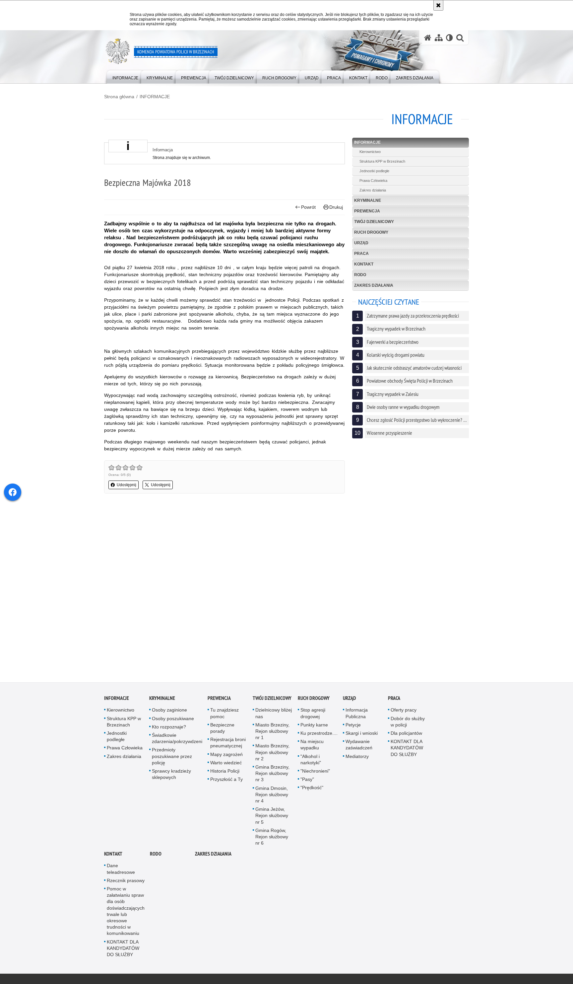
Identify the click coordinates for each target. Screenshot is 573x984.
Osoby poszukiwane (173, 720)
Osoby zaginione (169, 712)
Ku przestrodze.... (319, 735)
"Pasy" (307, 781)
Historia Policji (224, 773)
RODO (360, 274)
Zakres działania (372, 190)
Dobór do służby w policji (408, 723)
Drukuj (336, 207)
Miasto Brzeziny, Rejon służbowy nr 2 (272, 754)
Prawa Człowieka (373, 181)
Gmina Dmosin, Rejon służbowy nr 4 (271, 796)
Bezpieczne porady (222, 729)
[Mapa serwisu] (439, 38)
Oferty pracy (403, 712)
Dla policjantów (406, 735)
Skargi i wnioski (362, 735)
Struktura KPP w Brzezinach (382, 161)
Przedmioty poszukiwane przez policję (172, 758)
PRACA (361, 253)
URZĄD (361, 243)
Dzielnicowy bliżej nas (273, 715)
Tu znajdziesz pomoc (224, 715)
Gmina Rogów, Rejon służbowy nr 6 (271, 838)
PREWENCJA (367, 211)
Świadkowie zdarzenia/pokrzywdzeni (177, 740)
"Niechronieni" (315, 773)
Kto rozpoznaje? (169, 728)
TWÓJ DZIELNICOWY (374, 221)
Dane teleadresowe (121, 870)
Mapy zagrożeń (226, 756)
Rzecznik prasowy (126, 882)
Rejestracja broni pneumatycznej (228, 744)
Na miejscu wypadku (312, 746)
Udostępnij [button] (126, 485)
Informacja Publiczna (357, 715)
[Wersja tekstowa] (449, 38)
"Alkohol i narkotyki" (310, 761)
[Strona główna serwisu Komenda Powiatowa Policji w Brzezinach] (427, 38)
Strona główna (119, 96)
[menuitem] (125, 76)
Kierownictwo (370, 152)
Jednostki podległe (374, 171)
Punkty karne (314, 726)
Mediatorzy (357, 758)
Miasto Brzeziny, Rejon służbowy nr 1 (272, 733)
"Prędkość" (311, 789)
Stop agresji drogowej (312, 715)
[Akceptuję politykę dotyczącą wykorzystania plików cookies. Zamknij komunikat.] (438, 5)
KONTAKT (363, 264)
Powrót (308, 207)
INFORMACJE (155, 96)
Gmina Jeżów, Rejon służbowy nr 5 (271, 817)
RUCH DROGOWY (371, 232)
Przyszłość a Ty (226, 781)
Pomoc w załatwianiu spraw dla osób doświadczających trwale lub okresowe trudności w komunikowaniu (126, 913)
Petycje (353, 726)
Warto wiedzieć (226, 764)
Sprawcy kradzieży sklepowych (171, 776)
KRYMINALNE (367, 200)
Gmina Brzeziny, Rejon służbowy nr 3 (272, 775)
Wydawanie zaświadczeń (359, 746)
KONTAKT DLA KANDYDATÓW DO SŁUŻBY (407, 750)
